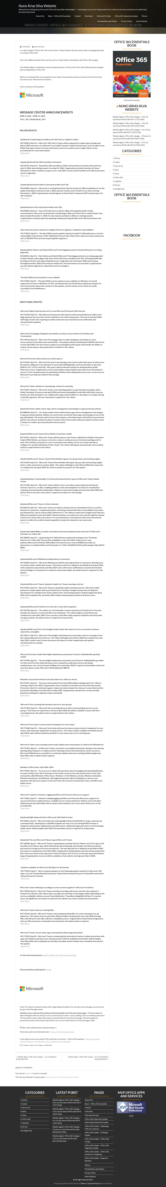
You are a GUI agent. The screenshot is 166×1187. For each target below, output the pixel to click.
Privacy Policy (126, 21)
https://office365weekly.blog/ (62, 1032)
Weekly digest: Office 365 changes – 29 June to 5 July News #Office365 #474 (67, 1129)
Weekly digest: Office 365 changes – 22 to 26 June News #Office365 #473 (67, 1138)
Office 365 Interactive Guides (126, 16)
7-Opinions (117, 181)
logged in (28, 1073)
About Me (40, 16)
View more (24, 153)
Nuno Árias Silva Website (37, 6)
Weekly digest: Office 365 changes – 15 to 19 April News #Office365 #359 (88, 1058)
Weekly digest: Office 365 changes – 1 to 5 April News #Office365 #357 (36, 1058)
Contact (77, 16)
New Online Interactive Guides (96, 1122)
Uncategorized (118, 189)
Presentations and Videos (107, 21)
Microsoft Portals (104, 16)
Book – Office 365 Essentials (59, 16)
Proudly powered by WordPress (66, 1183)
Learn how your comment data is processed (61, 1077)
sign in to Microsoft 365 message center (60, 955)
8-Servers (116, 185)
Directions (89, 16)
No (50, 970)
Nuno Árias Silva (39, 47)
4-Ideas (116, 170)
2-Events (116, 162)
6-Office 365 (47, 1045)
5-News (40, 1045)
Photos (144, 16)
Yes (47, 970)
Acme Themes (106, 1183)
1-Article (25, 1045)
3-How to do (33, 1045)
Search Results (141, 21)
